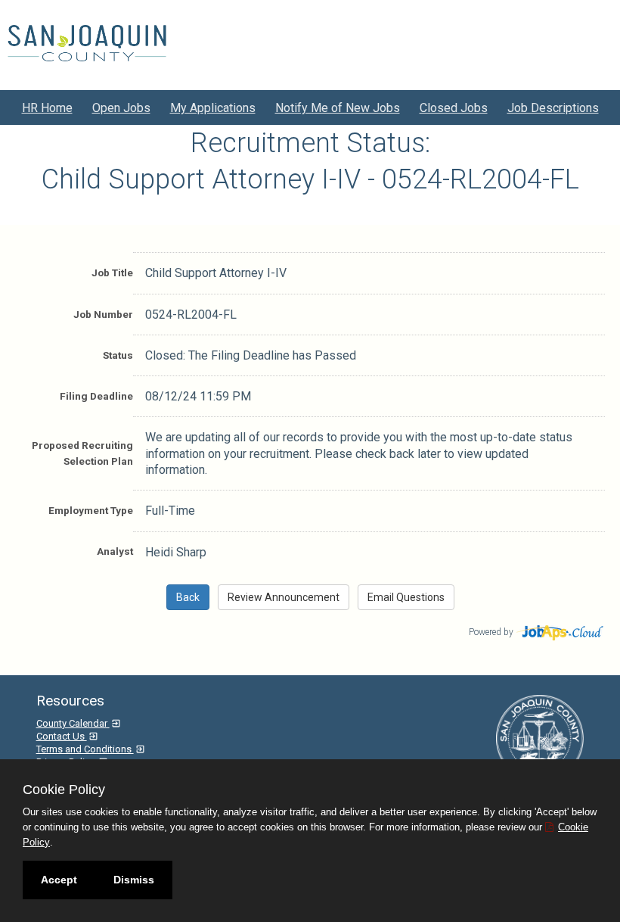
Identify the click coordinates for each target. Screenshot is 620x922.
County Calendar (73, 723)
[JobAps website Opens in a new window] (560, 631)
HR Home (47, 108)
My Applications (213, 108)
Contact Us (61, 736)
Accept (59, 880)
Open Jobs (121, 108)
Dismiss (133, 880)
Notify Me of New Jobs (337, 108)
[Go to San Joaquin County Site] (87, 43)
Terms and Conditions (85, 749)
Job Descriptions (553, 108)
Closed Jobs (454, 108)
